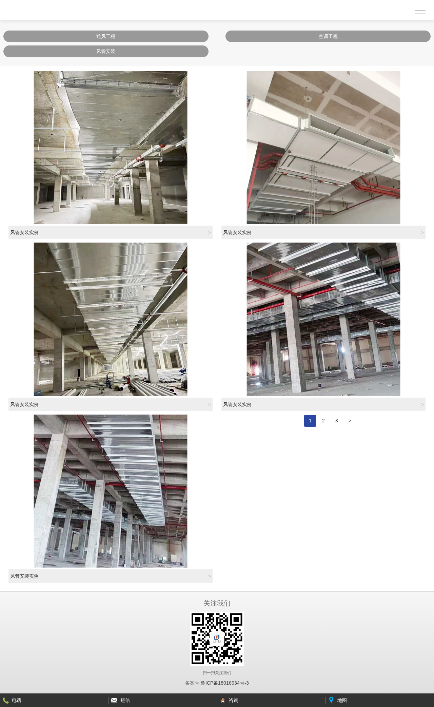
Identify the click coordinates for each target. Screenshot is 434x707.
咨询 (233, 700)
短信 (125, 700)
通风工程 (105, 36)
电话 (16, 700)
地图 (342, 700)
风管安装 (105, 51)
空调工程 (328, 36)
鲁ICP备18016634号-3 (225, 683)
